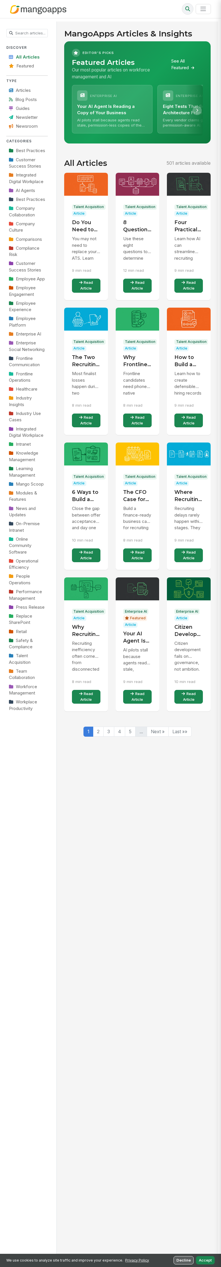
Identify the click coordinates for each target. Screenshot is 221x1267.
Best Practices (30, 150)
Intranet (23, 444)
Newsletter (27, 117)
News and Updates (22, 511)
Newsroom (27, 126)
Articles (23, 90)
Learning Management (22, 472)
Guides (23, 108)
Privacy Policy (137, 1260)
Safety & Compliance (21, 643)
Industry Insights (20, 401)
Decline (183, 1260)
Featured (25, 66)
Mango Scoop (30, 484)
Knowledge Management (23, 456)
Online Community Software (20, 546)
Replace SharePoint (20, 619)
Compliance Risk (24, 251)
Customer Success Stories (25, 163)
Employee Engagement (22, 291)
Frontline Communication (24, 361)
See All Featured (180, 64)
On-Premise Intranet (24, 527)
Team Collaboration (22, 674)
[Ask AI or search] (187, 9)
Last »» (179, 731)
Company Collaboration (22, 211)
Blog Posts (26, 99)
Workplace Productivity (23, 705)
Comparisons (29, 239)
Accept (205, 1260)
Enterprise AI (28, 334)
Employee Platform (22, 321)
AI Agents (25, 190)
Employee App (30, 279)
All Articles (28, 57)
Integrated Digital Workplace (26, 178)
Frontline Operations (21, 377)
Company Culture (22, 227)
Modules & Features (23, 496)
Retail (21, 631)
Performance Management (25, 595)
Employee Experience (22, 306)
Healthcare (26, 389)
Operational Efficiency (23, 564)
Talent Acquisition (20, 659)
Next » (158, 731)
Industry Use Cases (25, 416)
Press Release (30, 607)
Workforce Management (23, 690)
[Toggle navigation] (203, 9)
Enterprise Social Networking (27, 346)
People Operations (20, 579)
